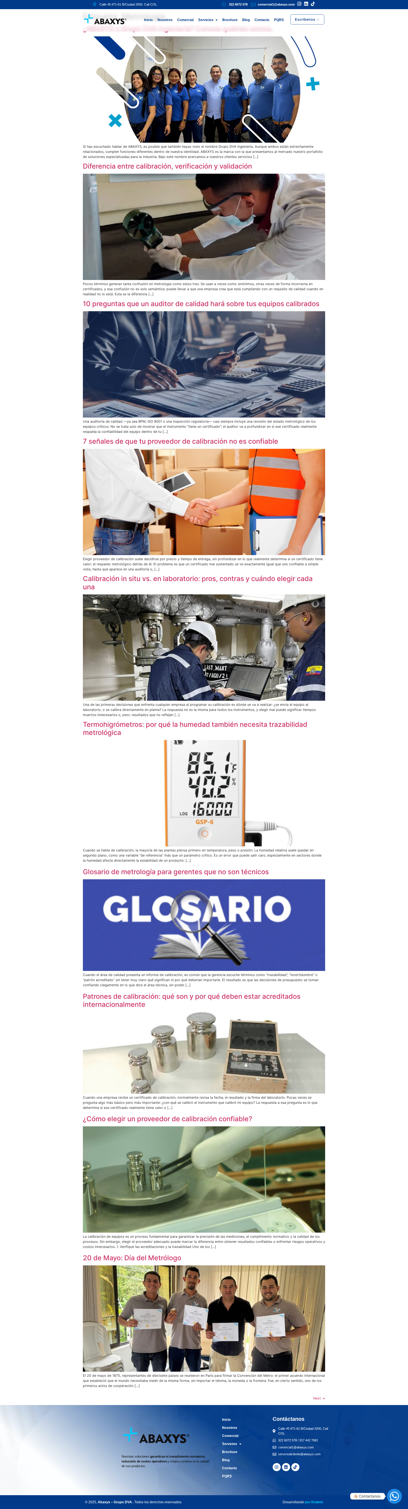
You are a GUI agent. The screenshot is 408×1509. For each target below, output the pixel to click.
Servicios (205, 20)
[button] (307, 19)
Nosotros (165, 20)
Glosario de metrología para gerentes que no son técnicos (176, 872)
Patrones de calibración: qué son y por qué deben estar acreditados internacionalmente (191, 1000)
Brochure (230, 20)
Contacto (262, 20)
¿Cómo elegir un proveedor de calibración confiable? (167, 1119)
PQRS (279, 20)
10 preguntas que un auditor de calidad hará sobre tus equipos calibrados (201, 304)
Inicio (148, 20)
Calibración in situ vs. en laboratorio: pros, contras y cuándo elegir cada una (198, 582)
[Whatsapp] (394, 1496)
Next (319, 1398)
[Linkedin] (286, 1467)
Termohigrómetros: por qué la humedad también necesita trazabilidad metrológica (195, 728)
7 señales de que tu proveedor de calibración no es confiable (180, 441)
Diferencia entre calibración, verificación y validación (167, 166)
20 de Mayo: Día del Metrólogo (132, 1258)
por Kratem (313, 1502)
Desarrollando (293, 1502)
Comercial (185, 20)
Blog (246, 20)
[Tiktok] (295, 1467)
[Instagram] (277, 1467)
